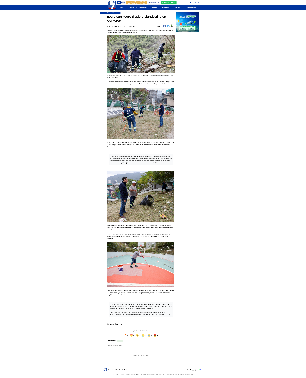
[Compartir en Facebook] (164, 26)
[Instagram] (193, 370)
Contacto (177, 7)
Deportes (131, 7)
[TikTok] (195, 370)
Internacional (165, 7)
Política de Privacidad (179, 374)
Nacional (154, 7)
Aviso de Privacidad (121, 369)
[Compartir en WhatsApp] (172, 26)
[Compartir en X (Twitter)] (168, 26)
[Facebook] (188, 370)
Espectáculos (143, 7)
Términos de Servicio (169, 374)
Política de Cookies (189, 374)
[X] (190, 370)
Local (121, 7)
